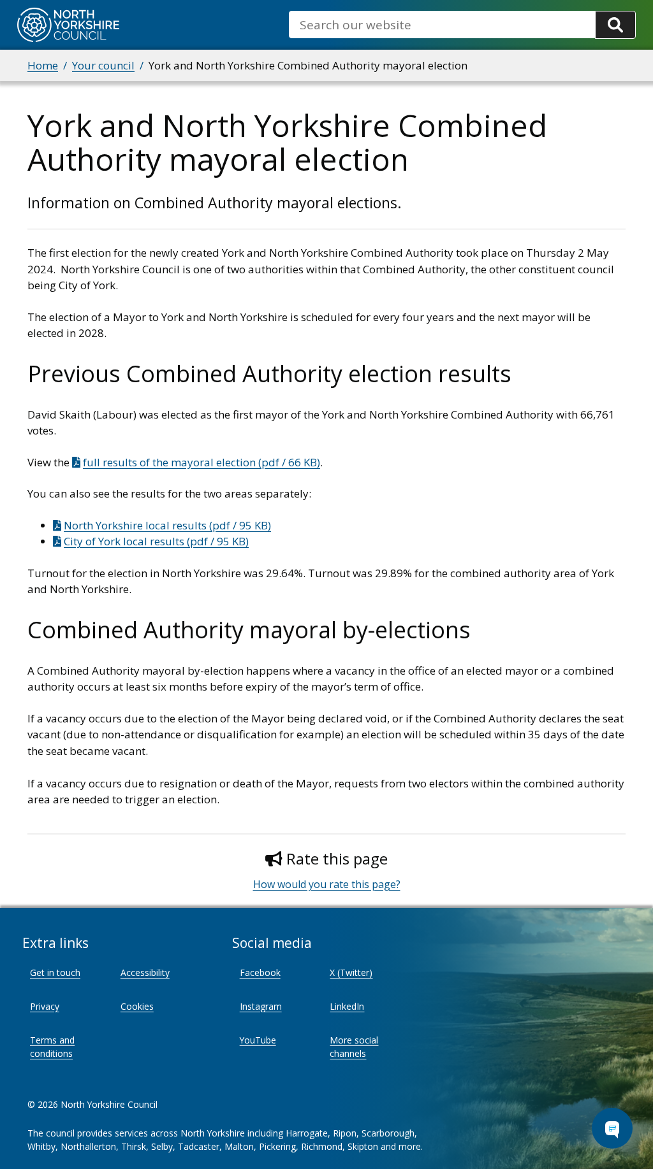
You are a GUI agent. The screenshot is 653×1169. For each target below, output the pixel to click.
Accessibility (145, 972)
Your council (103, 65)
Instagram (261, 1006)
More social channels (354, 1046)
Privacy (44, 1006)
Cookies (137, 1006)
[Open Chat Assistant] (612, 1128)
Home (42, 65)
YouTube (258, 1040)
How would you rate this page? (326, 884)
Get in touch (55, 972)
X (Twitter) (351, 972)
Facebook (260, 972)
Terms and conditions (52, 1046)
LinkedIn (347, 1006)
